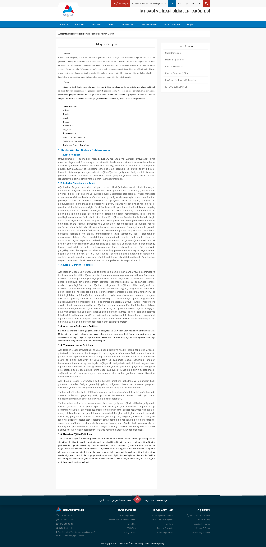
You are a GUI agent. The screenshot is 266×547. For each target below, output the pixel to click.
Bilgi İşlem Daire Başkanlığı (152, 543)
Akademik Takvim (202, 523)
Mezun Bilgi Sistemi (174, 59)
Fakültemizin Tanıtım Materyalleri (180, 80)
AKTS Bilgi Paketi (165, 532)
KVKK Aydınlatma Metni (162, 515)
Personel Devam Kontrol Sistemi (122, 519)
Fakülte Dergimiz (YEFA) (177, 73)
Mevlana (169, 523)
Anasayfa (62, 33)
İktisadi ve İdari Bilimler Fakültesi (83, 33)
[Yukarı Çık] (137, 498)
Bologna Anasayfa (165, 528)
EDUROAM (131, 528)
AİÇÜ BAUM (131, 543)
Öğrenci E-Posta (202, 528)
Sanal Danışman (173, 52)
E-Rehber (132, 523)
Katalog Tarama (129, 532)
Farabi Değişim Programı (162, 519)
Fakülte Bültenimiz (174, 66)
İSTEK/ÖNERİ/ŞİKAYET (176, 86)
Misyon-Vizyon (107, 33)
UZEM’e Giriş (204, 519)
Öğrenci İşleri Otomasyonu (198, 515)
